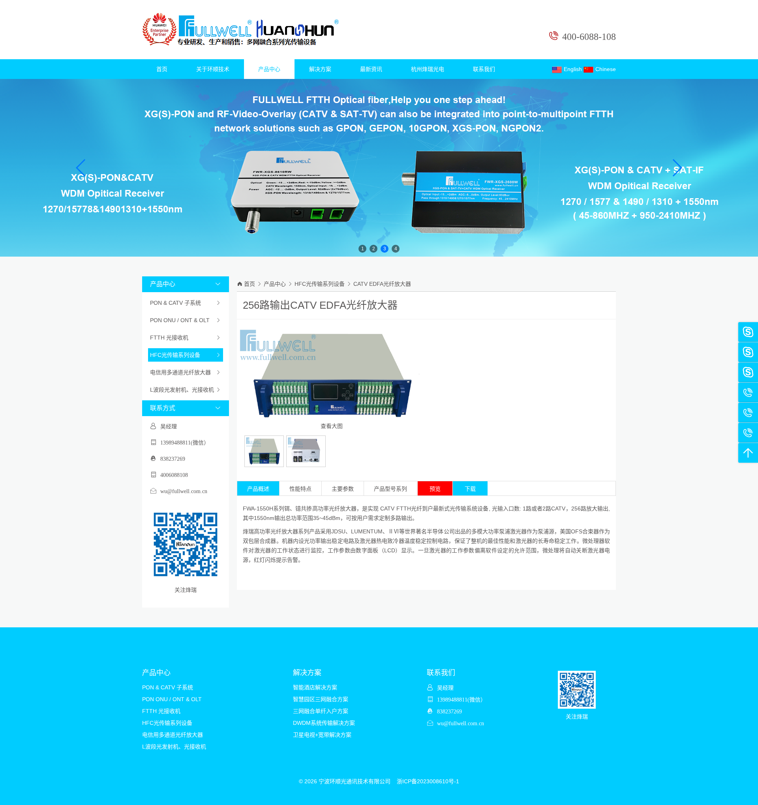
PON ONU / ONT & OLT (185, 320)
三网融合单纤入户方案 (320, 711)
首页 (161, 69)
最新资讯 (371, 69)
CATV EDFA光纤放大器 (382, 284)
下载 (470, 489)
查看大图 (332, 426)
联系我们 (484, 69)
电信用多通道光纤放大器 (185, 372)
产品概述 (258, 489)
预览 (435, 489)
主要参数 (343, 489)
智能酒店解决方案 (315, 687)
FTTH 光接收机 (185, 337)
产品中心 (269, 69)
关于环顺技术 (212, 69)
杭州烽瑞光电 (427, 69)
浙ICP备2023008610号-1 (428, 781)
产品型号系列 (390, 489)
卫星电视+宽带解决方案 (322, 735)
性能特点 (300, 489)
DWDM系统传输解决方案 (324, 723)
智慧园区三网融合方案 (320, 699)
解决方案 (320, 69)
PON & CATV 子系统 (185, 303)
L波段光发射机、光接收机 (185, 390)
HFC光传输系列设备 (185, 355)
